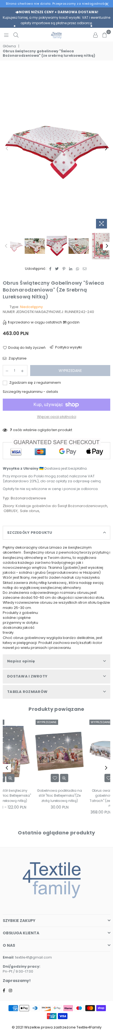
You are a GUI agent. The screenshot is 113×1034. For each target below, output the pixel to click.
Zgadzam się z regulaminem (35, 382)
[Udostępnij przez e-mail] (85, 268)
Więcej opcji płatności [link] (56, 416)
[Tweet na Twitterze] (57, 268)
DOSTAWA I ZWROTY (27, 676)
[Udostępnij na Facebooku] (50, 268)
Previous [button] (7, 149)
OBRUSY (11, 510)
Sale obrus (29, 510)
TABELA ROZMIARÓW (27, 691)
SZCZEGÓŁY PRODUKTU (29, 532)
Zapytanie (17, 358)
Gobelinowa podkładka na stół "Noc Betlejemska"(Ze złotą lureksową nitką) (29, 795)
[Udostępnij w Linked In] (70, 268)
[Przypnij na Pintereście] (64, 268)
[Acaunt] (95, 35)
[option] (56, 148)
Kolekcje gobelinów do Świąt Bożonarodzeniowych (61, 505)
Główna (9, 46)
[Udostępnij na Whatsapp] (77, 268)
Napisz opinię (21, 661)
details (52, 391)
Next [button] (106, 149)
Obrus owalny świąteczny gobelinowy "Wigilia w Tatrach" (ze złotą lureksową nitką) (83, 798)
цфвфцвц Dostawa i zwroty (66, 348)
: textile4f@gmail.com (32, 957)
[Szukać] (16, 35)
